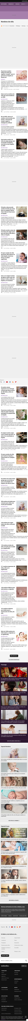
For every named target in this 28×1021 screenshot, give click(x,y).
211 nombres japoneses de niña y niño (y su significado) (8, 568)
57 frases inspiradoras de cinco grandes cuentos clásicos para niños (13, 881)
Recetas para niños (23, 915)
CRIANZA (17, 4)
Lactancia (3, 940)
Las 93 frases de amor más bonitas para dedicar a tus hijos (14, 839)
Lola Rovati (6, 134)
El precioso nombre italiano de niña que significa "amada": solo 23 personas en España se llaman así (8, 74)
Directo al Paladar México (6, 1013)
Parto (15, 940)
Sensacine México (17, 1010)
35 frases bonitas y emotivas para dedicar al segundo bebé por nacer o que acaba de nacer (14, 852)
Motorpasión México (18, 1013)
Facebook (4, 382)
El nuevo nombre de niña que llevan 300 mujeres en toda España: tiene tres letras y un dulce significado (8, 256)
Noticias (10, 915)
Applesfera (3, 976)
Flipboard (16, 382)
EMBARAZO (11, 4)
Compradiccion (4, 1001)
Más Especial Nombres (13, 820)
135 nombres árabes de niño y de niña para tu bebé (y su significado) (8, 546)
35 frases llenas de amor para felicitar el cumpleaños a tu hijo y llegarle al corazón (13, 867)
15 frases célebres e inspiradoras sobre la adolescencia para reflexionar (13, 895)
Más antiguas (14, 655)
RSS (13, 382)
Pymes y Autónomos (18, 999)
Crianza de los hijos (18, 945)
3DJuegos (16, 972)
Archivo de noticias (14, 659)
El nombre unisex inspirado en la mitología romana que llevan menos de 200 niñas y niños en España (8, 390)
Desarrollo (16, 942)
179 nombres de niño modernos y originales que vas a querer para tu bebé (13, 801)
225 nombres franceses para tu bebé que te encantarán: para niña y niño (13, 774)
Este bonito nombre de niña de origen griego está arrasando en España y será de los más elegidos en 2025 (8, 142)
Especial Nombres (6, 746)
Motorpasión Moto (17, 991)
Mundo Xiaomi (4, 979)
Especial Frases (5, 826)
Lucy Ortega (6, 111)
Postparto (3, 942)
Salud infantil (15, 915)
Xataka (2, 972)
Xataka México (4, 1008)
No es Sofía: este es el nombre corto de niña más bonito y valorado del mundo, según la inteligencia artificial (8, 119)
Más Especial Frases (13, 900)
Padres (2, 951)
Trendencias (3, 997)
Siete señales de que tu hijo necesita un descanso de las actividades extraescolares (13, 736)
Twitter (1, 382)
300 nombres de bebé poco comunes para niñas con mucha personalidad (8, 503)
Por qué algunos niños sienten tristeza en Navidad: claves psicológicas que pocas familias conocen (13, 679)
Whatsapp (18, 25)
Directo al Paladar (4, 989)
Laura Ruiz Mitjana (8, 89)
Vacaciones (12, 25)
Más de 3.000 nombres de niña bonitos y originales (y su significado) (8, 633)
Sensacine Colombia (18, 1011)
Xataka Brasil (3, 1010)
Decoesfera (3, 999)
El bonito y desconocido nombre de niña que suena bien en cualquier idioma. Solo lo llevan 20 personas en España (8, 210)
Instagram (10, 382)
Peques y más (17, 951)
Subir (23, 965)
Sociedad (16, 947)
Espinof (15, 982)
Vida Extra (16, 974)
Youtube (7, 382)
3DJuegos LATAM (17, 1008)
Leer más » (6, 87)
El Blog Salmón (17, 997)
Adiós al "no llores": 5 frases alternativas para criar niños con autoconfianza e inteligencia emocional (13, 693)
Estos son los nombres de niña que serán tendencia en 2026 (7, 95)
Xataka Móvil (3, 974)
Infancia (3, 79)
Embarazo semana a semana (5, 948)
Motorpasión (16, 989)
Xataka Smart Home (5, 978)
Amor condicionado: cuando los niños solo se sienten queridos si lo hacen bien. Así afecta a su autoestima (13, 721)
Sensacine (16, 981)
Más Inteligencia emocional (13, 740)
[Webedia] (25, 1)
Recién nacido (4, 99)
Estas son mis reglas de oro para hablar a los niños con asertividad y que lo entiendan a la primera (13, 707)
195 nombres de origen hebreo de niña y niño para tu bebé (8, 524)
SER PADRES (4, 4)
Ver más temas (5, 955)
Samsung (23, 25)
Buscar (26, 961)
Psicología (4, 664)
